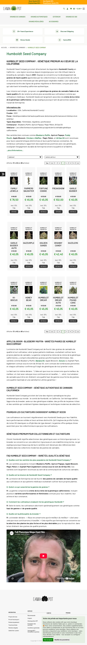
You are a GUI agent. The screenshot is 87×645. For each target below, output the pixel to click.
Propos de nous (12, 616)
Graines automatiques (39, 16)
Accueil (4, 47)
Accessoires (53, 21)
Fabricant (11, 157)
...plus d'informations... (15, 150)
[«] (52, 163)
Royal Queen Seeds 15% (51, 3)
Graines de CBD (71, 16)
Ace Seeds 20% (48, 1)
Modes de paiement (13, 622)
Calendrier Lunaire (13, 630)
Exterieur (56, 16)
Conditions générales (33, 627)
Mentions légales (13, 627)
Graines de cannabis (17, 16)
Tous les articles (12, 625)
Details (29, 212)
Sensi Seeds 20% (34, 1)
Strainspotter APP (33, 621)
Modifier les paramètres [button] (62, 640)
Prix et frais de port (13, 619)
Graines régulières (36, 21)
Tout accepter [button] (48, 640)
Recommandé (31, 615)
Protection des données (32, 624)
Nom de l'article (51, 157)
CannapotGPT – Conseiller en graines (33, 631)
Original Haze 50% (34, 3)
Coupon (30, 618)
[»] (78, 163)
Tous (47, 163)
